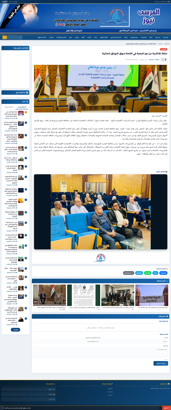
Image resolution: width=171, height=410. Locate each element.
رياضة (126, 37)
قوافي (77, 37)
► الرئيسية (110, 388)
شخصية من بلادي (116, 37)
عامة (95, 37)
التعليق (165, 346)
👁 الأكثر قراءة (22, 107)
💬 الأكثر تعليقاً (9, 107)
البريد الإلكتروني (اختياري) (92, 338)
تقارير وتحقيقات (61, 37)
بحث (5, 37)
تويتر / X (51, 399)
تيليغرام (139, 273)
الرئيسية (15, 1)
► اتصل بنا (110, 395)
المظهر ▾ (5, 1)
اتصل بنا (11, 1)
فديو (70, 37)
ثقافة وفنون (104, 37)
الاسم (166, 338)
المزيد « (15, 330)
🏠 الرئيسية (167, 44)
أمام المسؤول (41, 37)
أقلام (83, 37)
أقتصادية (143, 37)
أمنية (150, 37)
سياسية (157, 37)
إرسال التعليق (160, 363)
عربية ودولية (134, 37)
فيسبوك (163, 273)
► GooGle (110, 392)
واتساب (147, 273)
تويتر (155, 273)
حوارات (89, 37)
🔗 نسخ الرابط (129, 273)
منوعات (51, 37)
